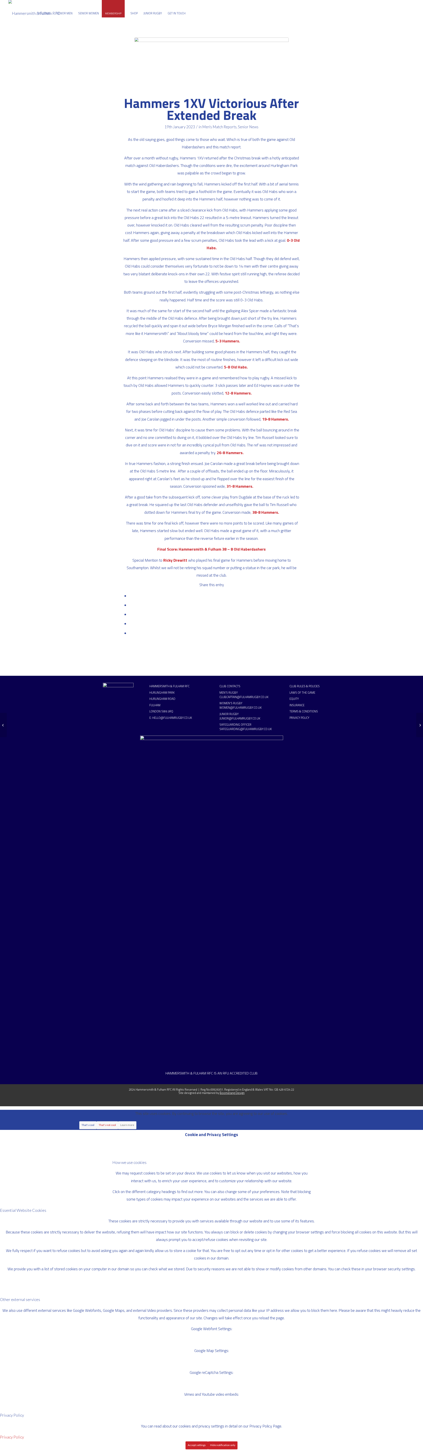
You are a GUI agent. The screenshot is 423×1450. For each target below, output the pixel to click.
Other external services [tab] (20, 1299)
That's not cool (107, 1125)
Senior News (248, 127)
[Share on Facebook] (130, 596)
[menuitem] (44, 13)
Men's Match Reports (219, 127)
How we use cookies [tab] (129, 1162)
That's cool (88, 1125)
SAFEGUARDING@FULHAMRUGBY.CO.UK (245, 729)
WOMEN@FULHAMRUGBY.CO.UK (240, 707)
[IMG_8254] (211, 65)
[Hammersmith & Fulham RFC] (34, 13)
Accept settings (197, 1445)
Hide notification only (222, 1445)
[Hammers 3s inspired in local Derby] (419, 725)
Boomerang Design (232, 1093)
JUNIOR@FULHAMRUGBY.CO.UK (239, 718)
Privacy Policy (12, 1437)
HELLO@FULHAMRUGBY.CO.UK (172, 718)
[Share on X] (130, 605)
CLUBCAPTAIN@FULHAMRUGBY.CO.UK (243, 697)
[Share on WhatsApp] (130, 614)
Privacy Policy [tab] (12, 1415)
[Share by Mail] (130, 633)
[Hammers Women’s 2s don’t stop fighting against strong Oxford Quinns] (3, 725)
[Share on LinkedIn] (130, 624)
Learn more (127, 1125)
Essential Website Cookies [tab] (23, 1210)
